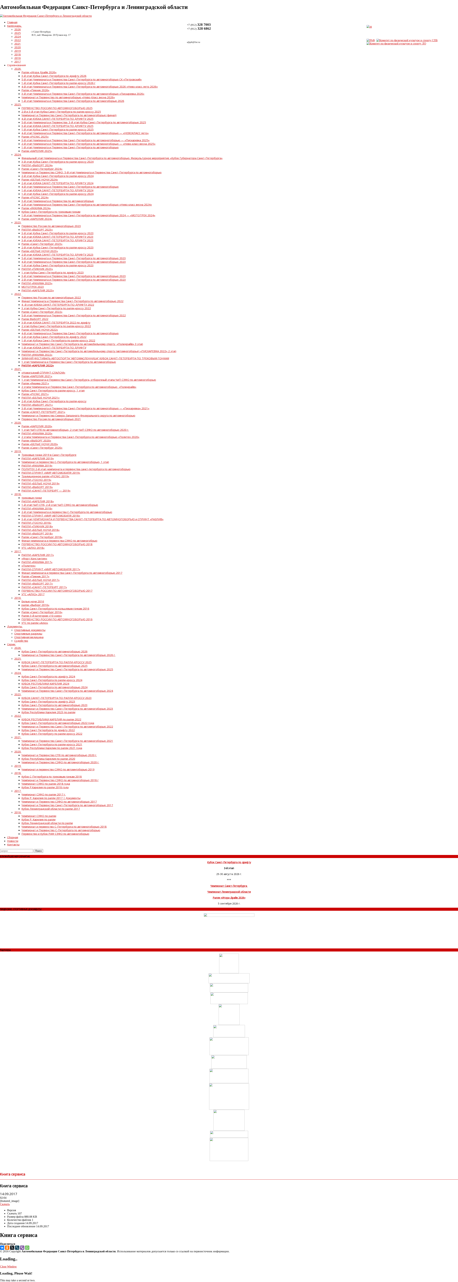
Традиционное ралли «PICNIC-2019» (45, 476)
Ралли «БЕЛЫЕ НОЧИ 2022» (39, 329)
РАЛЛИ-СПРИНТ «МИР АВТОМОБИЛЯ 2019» (50, 472)
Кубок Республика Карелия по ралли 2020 (48, 758)
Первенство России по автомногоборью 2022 (51, 297)
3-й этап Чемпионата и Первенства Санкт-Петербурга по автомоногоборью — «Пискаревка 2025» (85, 140)
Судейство (21, 640)
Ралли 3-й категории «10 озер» (41, 615)
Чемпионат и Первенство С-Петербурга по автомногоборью (60, 830)
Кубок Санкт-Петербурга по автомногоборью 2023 (54, 705)
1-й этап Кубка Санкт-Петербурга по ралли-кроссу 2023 (57, 265)
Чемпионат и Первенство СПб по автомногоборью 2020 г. (59, 755)
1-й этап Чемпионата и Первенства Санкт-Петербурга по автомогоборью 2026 (72, 101)
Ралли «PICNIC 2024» (35, 197)
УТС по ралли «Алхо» (34, 623)
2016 (17, 58)
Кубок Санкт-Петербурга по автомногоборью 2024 (54, 687)
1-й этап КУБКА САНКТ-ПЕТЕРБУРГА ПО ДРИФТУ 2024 (57, 190)
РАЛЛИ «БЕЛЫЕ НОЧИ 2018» (40, 530)
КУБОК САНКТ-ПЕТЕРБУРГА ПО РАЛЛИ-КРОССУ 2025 (56, 662)
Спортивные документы (29, 630)
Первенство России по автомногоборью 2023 (51, 226)
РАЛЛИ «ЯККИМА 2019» (36, 465)
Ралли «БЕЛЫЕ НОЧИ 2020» (39, 444)
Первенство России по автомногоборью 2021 (51, 419)
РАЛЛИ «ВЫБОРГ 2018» (37, 533)
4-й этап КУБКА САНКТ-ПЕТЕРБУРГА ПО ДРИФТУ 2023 (57, 236)
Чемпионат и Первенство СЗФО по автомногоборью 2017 (59, 801)
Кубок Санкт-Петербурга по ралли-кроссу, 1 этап (53, 390)
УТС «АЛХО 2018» (33, 547)
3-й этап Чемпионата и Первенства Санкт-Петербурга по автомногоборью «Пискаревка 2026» (82, 93)
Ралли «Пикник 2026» (35, 90)
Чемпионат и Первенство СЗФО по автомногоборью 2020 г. (60, 762)
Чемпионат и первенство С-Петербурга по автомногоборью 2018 (64, 826)
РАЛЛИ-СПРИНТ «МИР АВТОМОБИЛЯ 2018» (50, 515)
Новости (12, 841)
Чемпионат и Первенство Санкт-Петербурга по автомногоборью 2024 (67, 690)
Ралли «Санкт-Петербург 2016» (41, 612)
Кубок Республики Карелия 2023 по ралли (48, 712)
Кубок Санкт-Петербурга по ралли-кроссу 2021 (51, 744)
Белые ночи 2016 (32, 601)
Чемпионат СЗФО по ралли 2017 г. (43, 794)
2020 (17, 47)
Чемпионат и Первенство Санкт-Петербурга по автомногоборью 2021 (67, 741)
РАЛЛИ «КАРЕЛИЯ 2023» (37, 290)
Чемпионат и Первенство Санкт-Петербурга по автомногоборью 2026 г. (68, 655)
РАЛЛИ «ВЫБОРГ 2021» (37, 404)
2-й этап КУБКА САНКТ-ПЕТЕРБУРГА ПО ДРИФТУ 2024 (57, 183)
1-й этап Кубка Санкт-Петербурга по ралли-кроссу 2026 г (58, 83)
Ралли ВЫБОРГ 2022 (34, 319)
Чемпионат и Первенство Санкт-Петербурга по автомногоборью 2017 (67, 805)
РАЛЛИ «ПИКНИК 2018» (37, 526)
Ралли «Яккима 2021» (35, 383)
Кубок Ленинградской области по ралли (47, 823)
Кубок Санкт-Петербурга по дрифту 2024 (48, 676)
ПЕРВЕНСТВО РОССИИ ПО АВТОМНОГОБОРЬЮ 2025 (56, 108)
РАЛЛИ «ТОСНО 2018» (36, 522)
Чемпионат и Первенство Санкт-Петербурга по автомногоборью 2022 (67, 726)
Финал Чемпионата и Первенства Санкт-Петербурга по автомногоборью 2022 (72, 301)
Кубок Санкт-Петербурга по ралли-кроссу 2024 (51, 680)
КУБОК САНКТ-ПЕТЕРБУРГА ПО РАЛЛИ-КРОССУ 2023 (56, 698)
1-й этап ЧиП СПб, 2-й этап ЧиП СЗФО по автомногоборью (59, 505)
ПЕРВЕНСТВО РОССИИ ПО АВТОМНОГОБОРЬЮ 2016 (56, 619)
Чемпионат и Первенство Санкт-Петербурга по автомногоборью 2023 (67, 708)
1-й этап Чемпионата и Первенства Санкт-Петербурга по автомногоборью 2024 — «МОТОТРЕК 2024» (88, 215)
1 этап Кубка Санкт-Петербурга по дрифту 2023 (52, 272)
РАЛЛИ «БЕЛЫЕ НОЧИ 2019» (40, 483)
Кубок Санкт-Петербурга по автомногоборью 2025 (54, 665)
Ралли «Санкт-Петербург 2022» (41, 312)
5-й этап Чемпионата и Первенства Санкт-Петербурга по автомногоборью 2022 (73, 315)
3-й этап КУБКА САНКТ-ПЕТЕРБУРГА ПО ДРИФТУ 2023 (57, 240)
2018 (17, 54)
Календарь (14, 26)
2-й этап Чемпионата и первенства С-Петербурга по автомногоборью (66, 512)
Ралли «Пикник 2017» (35, 576)
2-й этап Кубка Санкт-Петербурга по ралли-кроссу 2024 (57, 176)
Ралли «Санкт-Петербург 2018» (41, 537)
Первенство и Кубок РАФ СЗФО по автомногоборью (55, 833)
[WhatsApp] (27, 1248)
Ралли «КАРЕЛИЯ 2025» (36, 151)
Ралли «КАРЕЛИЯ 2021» (36, 376)
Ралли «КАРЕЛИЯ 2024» (36, 219)
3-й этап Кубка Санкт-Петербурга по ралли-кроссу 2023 (57, 233)
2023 (17, 222)
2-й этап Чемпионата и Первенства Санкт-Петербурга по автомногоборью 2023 (73, 279)
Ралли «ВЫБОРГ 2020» (36, 440)
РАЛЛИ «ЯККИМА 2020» (36, 433)
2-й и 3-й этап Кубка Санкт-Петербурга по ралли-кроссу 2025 (61, 111)
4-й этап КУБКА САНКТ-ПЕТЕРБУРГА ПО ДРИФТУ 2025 (57, 118)
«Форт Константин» (34, 558)
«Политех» (28, 565)
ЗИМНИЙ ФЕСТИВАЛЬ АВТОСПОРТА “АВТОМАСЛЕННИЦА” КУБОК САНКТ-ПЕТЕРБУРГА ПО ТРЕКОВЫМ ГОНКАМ (95, 358)
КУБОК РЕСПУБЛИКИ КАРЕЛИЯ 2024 (45, 683)
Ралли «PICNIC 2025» (35, 136)
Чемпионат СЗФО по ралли (38, 816)
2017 (17, 61)
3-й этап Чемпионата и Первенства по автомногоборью (57, 201)
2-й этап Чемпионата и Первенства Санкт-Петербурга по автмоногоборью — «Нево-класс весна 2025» (88, 144)
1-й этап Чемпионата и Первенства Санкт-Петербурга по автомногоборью (70, 147)
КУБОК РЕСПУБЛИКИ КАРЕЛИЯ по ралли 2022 (51, 719)
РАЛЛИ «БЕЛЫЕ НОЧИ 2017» (40, 580)
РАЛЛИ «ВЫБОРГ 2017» (37, 583)
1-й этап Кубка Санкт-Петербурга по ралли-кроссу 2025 (57, 129)
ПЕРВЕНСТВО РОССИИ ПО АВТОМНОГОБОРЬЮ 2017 (56, 590)
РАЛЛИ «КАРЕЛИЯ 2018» (37, 501)
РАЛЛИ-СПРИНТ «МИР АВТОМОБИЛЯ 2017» (50, 569)
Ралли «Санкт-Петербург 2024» (41, 169)
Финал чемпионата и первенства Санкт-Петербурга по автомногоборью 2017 (71, 573)
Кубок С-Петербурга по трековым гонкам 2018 (51, 776)
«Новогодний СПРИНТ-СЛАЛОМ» (43, 372)
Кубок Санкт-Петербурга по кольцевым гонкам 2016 (55, 608)
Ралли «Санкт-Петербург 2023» (41, 244)
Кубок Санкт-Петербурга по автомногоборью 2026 (54, 651)
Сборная (12, 837)
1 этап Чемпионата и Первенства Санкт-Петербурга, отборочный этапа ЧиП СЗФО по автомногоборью (88, 379)
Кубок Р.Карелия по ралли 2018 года (45, 787)
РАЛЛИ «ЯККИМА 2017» (36, 562)
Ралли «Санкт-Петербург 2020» (41, 447)
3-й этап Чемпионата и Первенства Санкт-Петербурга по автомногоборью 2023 (73, 276)
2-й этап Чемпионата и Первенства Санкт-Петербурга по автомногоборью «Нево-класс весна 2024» (86, 204)
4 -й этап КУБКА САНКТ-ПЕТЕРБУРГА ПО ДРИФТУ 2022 (57, 304)
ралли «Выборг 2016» (35, 605)
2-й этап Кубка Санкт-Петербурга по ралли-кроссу (53, 401)
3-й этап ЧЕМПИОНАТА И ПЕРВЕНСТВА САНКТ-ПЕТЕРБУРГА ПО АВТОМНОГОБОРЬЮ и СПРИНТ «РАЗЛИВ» (92, 519)
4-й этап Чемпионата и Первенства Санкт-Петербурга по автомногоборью (70, 186)
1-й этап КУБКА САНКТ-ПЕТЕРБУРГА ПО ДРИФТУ (53, 347)
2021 (17, 43)
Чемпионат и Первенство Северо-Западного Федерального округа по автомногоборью (78, 415)
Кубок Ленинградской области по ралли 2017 (50, 808)
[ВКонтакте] (2, 1248)
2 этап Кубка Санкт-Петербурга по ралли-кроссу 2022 (56, 326)
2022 (17, 40)
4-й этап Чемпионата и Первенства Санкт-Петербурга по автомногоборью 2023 (73, 261)
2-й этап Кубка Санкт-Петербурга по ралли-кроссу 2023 (57, 247)
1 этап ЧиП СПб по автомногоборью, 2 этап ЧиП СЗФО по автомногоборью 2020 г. (75, 430)
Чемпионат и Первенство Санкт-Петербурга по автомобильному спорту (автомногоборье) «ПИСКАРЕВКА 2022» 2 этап (98, 351)
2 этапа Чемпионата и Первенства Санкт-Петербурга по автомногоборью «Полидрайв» (78, 387)
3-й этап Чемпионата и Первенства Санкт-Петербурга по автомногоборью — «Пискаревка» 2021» (85, 408)
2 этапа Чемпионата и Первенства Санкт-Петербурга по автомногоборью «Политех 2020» (80, 437)
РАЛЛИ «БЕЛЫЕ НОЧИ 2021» (40, 397)
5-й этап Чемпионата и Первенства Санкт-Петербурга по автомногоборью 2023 (73, 258)
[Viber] (22, 1248)
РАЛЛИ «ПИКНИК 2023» (37, 269)
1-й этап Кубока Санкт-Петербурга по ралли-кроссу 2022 (58, 340)
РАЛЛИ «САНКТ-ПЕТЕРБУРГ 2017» (44, 587)
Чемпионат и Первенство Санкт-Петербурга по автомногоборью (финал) (68, 115)
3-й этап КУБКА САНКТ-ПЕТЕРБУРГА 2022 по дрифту (55, 322)
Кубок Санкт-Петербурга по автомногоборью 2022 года (57, 723)
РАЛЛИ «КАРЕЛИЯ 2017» (37, 555)
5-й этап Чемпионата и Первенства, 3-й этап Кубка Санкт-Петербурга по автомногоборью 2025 (83, 122)
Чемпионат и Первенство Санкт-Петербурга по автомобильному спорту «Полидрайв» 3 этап (82, 344)
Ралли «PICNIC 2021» (35, 394)
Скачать (5, 1204)
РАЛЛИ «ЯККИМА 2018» (36, 508)
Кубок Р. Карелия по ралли (38, 819)
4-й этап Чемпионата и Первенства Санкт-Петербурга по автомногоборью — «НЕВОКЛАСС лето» (85, 133)
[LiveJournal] (17, 1248)
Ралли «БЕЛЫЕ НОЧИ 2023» (39, 251)
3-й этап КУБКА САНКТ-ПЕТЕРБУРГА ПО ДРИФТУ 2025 (57, 126)
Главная (12, 22)
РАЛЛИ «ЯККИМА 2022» (36, 354)
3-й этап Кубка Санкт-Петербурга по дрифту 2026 (53, 76)
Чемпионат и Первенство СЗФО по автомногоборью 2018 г (60, 780)
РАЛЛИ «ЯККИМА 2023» (36, 283)
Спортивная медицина (28, 637)
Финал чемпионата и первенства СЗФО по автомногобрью (59, 540)
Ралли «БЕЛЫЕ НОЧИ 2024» (39, 179)
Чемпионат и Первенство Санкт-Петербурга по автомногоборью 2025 (67, 669)
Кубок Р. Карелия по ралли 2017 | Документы (51, 798)
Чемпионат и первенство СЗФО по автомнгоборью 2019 (57, 769)
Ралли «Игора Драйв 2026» (39, 72)
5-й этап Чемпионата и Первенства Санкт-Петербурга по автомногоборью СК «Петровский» (81, 79)
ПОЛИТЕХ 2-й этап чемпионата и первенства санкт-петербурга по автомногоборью (75, 469)
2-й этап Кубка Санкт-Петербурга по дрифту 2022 (53, 337)
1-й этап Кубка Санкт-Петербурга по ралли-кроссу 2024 (57, 194)
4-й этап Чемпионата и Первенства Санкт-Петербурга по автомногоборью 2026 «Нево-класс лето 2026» (89, 86)
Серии (11, 644)
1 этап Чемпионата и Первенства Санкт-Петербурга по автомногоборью (68, 362)
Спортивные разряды (28, 633)
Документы (14, 626)
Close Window (8, 1266)
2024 (17, 36)
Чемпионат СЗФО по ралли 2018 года (45, 783)
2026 (17, 29)
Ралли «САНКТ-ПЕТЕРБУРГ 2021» (43, 412)
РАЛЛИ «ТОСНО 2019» (36, 480)
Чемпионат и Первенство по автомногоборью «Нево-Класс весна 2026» (68, 97)
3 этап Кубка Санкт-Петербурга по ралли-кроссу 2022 (56, 308)
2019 (17, 51)
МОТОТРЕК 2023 (32, 287)
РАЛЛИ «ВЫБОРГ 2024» (37, 165)
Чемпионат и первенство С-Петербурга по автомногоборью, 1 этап (65, 462)
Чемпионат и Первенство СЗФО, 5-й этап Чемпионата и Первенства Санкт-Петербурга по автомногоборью (91, 172)
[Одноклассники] (7, 1248)
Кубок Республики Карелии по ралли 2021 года (51, 748)
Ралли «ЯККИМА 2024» (36, 208)
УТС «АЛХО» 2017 (33, 594)
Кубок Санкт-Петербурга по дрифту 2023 (48, 701)
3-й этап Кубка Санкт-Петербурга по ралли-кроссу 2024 (57, 161)
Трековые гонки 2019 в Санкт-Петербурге (48, 455)
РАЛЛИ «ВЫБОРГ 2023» (37, 229)
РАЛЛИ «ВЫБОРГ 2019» (37, 487)
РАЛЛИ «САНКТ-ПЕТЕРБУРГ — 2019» (45, 490)
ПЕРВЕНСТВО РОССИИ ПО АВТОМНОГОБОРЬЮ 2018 (56, 544)
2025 (17, 33)
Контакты (13, 844)
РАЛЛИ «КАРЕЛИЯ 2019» (37, 458)
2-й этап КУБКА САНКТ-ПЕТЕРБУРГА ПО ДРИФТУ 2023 (57, 254)
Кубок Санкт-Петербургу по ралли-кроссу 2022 (51, 733)
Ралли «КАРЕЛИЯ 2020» (36, 426)
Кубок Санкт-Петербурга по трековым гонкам (50, 211)
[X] (12, 1248)
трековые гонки (31, 497)
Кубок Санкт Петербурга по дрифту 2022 (48, 730)
